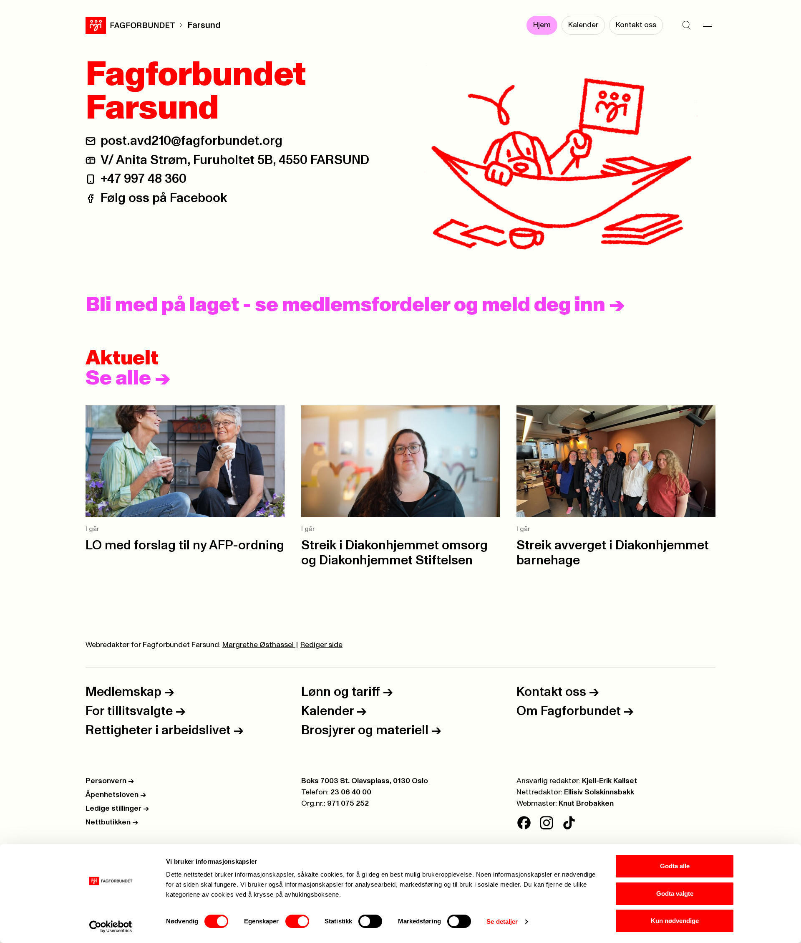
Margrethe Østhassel (258, 645)
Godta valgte (674, 893)
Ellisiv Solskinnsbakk (599, 792)
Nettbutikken (112, 822)
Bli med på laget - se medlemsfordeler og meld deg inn (355, 305)
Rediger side (321, 645)
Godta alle (675, 866)
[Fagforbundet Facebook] (523, 822)
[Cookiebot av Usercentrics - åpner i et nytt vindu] (110, 926)
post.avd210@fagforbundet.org (191, 140)
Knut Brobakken (586, 803)
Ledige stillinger (117, 808)
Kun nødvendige (675, 920)
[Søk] (686, 25)
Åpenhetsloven (116, 795)
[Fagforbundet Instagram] (546, 822)
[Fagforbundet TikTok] (569, 822)
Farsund (204, 25)
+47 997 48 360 (143, 178)
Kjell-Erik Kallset (609, 781)
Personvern (110, 781)
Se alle (128, 379)
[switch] (297, 921)
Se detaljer (502, 921)
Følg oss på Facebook (164, 198)
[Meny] (707, 25)
